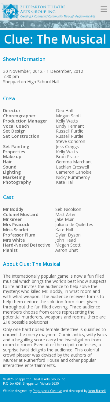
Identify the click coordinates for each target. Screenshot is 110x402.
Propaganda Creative (47, 391)
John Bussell (97, 391)
